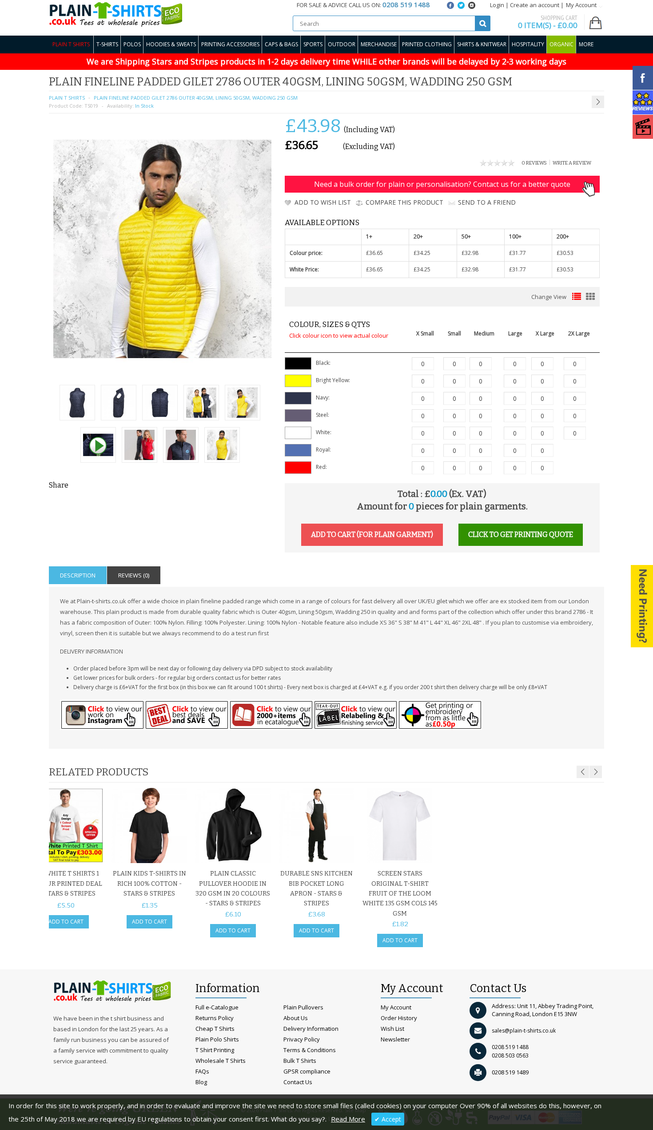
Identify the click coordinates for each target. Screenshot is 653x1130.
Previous (583, 772)
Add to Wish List (323, 202)
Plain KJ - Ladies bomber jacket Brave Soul (559, 80)
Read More (348, 1118)
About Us (295, 1018)
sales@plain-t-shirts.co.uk (524, 1030)
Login (497, 5)
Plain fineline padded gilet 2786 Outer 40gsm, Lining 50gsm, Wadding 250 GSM (196, 97)
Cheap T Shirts (215, 1029)
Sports (313, 44)
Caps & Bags (281, 44)
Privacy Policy (301, 1039)
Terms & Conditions (309, 1050)
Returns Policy (214, 1018)
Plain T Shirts (71, 44)
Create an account (534, 5)
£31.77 (517, 253)
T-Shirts (107, 44)
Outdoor (341, 44)
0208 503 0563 (510, 1055)
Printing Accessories (230, 44)
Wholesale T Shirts (220, 1061)
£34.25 (422, 253)
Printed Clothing (427, 44)
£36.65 (374, 253)
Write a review (572, 163)
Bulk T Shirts (299, 1061)
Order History (399, 1018)
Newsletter (395, 1039)
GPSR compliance (306, 1071)
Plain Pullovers (303, 1007)
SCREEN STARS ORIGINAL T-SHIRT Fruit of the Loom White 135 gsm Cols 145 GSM (400, 893)
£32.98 (470, 253)
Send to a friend (487, 202)
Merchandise (379, 44)
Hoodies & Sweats (171, 44)
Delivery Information (310, 1029)
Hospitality (528, 44)
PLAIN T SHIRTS (67, 97)
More (586, 44)
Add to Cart (66, 921)
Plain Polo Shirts (217, 1039)
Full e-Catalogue (217, 1007)
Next (595, 772)
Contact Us (297, 1082)
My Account (396, 1007)
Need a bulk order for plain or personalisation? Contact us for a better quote (442, 184)
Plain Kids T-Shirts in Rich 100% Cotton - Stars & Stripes (149, 883)
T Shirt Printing (214, 1050)
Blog (201, 1082)
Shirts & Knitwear (481, 44)
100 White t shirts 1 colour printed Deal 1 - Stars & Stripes (66, 883)
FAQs (202, 1071)
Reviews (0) (133, 575)
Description (78, 575)
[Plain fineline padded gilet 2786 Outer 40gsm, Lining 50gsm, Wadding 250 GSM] (77, 404)
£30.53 (565, 253)
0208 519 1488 (510, 1047)
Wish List (392, 1029)
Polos (132, 44)
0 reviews (534, 163)
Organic (561, 44)
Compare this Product (404, 202)
